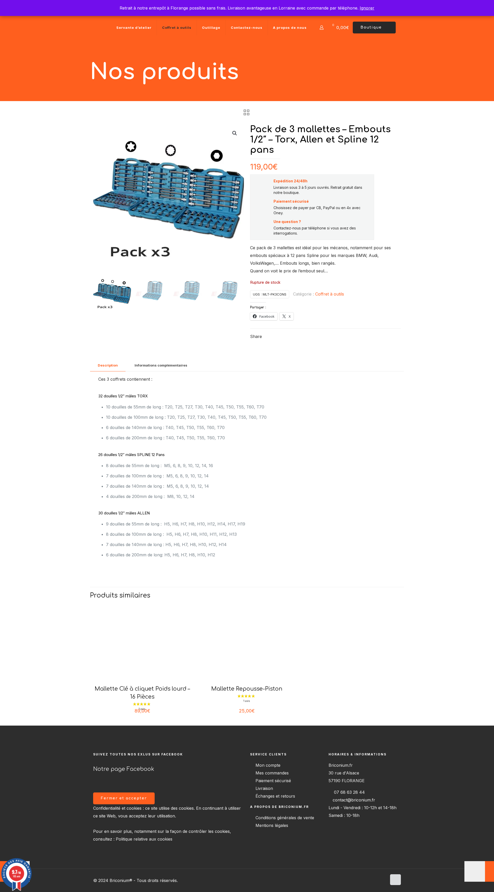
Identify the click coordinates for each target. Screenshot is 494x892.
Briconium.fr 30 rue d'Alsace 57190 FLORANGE (347, 773)
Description (108, 365)
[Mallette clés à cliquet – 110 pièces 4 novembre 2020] (479, 871)
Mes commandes (272, 772)
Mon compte (267, 765)
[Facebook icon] (383, 880)
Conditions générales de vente (284, 817)
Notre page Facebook (123, 769)
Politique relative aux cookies (144, 839)
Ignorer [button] (367, 8)
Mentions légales (271, 825)
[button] (235, 133)
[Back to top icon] (395, 879)
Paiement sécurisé (273, 780)
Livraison (264, 788)
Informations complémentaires (161, 365)
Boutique (371, 27)
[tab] (108, 365)
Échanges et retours (275, 796)
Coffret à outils (329, 294)
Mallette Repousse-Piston (246, 689)
